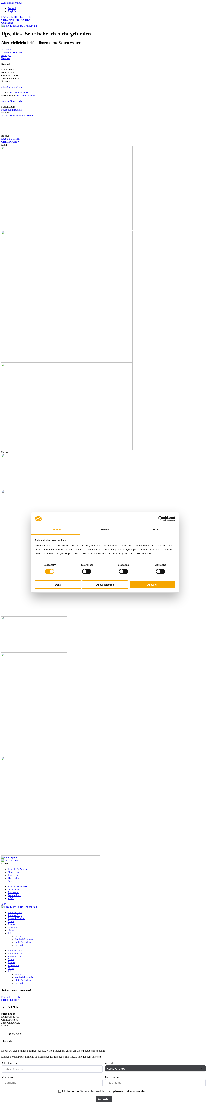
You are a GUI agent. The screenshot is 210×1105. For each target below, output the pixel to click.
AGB (11, 880)
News (17, 936)
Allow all (152, 584)
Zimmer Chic (15, 912)
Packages (6, 55)
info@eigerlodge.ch (11, 87)
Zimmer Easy (15, 915)
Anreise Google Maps (12, 101)
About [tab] (154, 529)
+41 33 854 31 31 (26, 95)
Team (11, 930)
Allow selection (105, 584)
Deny (58, 584)
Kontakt (5, 58)
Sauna (11, 921)
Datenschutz (14, 878)
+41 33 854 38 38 (19, 92)
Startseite (6, 49)
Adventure (13, 927)
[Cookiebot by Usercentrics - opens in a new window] (161, 518)
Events (11, 924)
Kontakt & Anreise (17, 869)
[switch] (86, 571)
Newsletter (13, 872)
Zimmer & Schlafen (11, 52)
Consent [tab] (56, 529)
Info (10, 933)
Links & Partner (22, 942)
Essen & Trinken (16, 918)
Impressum (13, 875)
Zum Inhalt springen (11, 2)
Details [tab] (105, 529)
